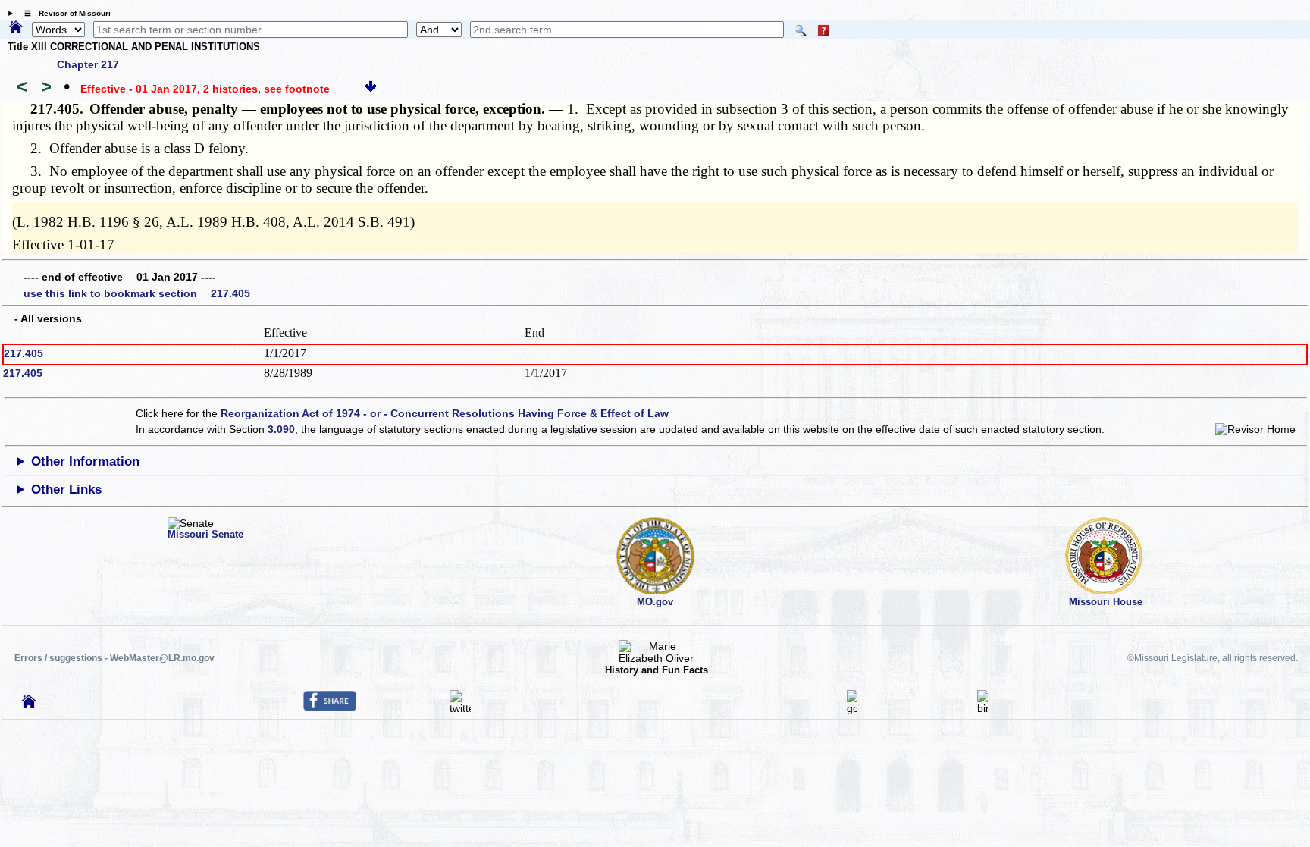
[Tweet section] (460, 708)
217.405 (23, 353)
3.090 (281, 429)
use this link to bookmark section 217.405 (137, 293)
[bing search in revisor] (982, 708)
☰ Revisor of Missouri (64, 13)
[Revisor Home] (28, 704)
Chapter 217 (88, 64)
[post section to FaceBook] (329, 707)
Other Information (85, 461)
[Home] (16, 28)
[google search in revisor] (852, 708)
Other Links (66, 489)
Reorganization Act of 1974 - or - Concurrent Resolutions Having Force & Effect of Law (445, 413)
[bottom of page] (371, 89)
